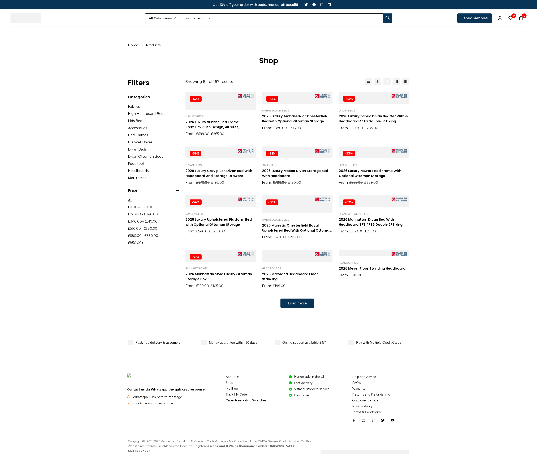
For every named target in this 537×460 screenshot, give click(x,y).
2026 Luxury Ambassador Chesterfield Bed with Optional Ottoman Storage (295, 119)
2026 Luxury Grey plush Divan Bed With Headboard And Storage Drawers (218, 173)
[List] (368, 81)
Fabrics (134, 107)
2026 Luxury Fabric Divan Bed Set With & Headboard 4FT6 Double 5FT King (373, 119)
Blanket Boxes (140, 142)
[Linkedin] (329, 4)
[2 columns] (377, 81)
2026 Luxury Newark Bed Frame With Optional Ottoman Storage (370, 173)
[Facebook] (314, 4)
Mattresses (137, 178)
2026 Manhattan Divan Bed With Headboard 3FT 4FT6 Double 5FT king (371, 222)
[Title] (392, 420)
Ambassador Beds (275, 110)
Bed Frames (138, 135)
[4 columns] (396, 81)
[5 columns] (405, 81)
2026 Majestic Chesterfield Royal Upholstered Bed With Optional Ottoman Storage (296, 230)
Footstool (136, 164)
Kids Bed (135, 121)
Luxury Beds (194, 116)
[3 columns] (387, 81)
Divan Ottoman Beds (145, 157)
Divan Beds (137, 149)
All (130, 200)
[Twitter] (306, 4)
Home (133, 45)
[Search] (387, 18)
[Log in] (500, 18)
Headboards (138, 171)
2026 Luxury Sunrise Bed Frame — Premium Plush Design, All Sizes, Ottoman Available (214, 127)
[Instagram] (322, 4)
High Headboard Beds (146, 114)
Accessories (137, 128)
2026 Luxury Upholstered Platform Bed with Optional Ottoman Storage (218, 222)
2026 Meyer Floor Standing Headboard (372, 268)
